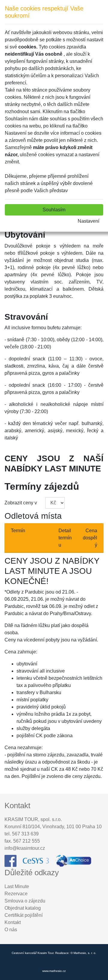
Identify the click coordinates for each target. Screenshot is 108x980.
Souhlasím (54, 209)
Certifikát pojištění (23, 915)
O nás (10, 929)
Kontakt (12, 922)
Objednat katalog (22, 908)
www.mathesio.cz (54, 971)
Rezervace (16, 893)
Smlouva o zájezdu (24, 900)
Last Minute (16, 886)
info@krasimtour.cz (24, 848)
